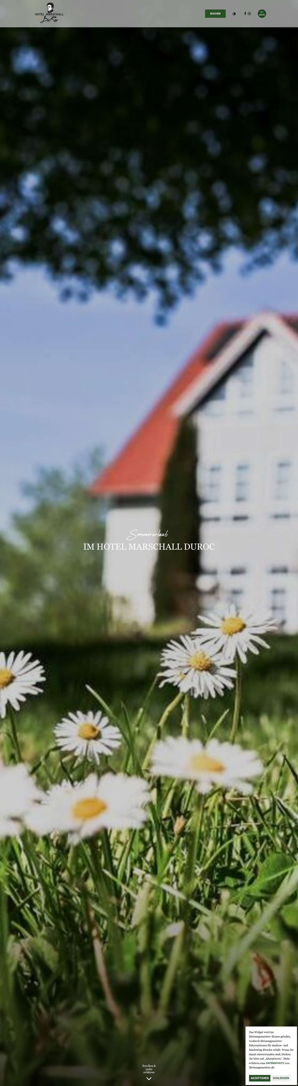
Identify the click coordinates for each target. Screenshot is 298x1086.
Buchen (218, 13)
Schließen (281, 1078)
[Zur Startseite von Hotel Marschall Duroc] (49, 14)
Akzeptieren (260, 1078)
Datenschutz (275, 1063)
